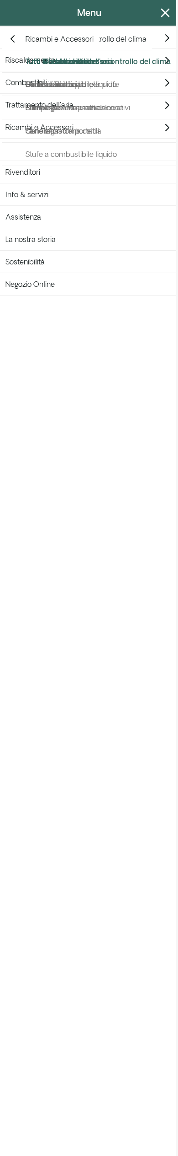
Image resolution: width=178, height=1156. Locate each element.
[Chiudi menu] (163, 13)
